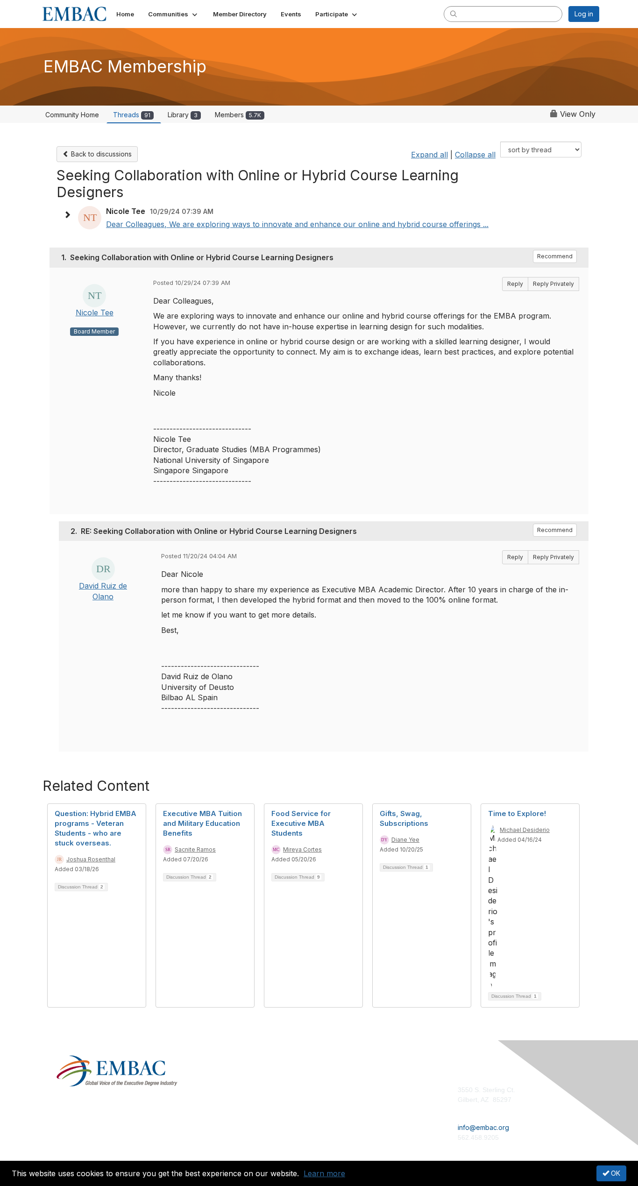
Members (238, 115)
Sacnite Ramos (195, 849)
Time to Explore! (517, 813)
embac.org (474, 1114)
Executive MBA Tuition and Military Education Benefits (202, 823)
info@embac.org (483, 1127)
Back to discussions (100, 154)
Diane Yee (405, 839)
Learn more (324, 1173)
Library (183, 115)
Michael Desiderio (525, 829)
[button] (173, 14)
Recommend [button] (555, 256)
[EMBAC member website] (117, 1070)
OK (614, 1173)
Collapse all (475, 154)
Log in (583, 14)
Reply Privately (553, 283)
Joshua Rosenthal (90, 859)
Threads (131, 115)
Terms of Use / (482, 1151)
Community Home (72, 115)
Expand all (429, 154)
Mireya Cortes (302, 849)
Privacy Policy (529, 1151)
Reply (515, 283)
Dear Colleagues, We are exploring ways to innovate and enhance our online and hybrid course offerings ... (297, 224)
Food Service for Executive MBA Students (301, 823)
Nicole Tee (94, 312)
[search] (453, 13)
